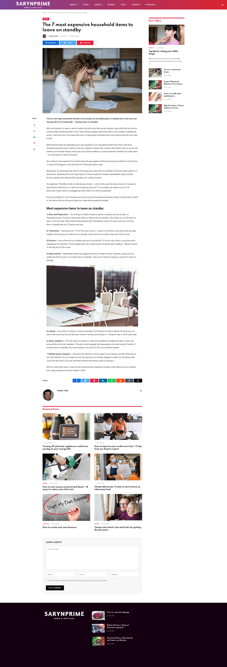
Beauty (73, 5)
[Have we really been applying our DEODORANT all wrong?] (155, 96)
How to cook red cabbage (118, 612)
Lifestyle (46, 524)
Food (86, 5)
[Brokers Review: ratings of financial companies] (98, 628)
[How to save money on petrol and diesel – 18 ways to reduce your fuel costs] (66, 467)
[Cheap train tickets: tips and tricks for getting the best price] (118, 507)
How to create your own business (60, 527)
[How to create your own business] (66, 507)
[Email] (34, 149)
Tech (123, 5)
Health (98, 5)
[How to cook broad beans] (155, 72)
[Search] (222, 4)
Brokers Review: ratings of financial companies (118, 626)
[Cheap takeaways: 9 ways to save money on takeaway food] (118, 467)
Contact (135, 5)
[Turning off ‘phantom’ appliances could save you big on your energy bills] (66, 426)
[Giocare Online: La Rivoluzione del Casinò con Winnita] (98, 641)
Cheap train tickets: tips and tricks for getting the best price (117, 528)
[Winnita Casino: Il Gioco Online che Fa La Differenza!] (155, 108)
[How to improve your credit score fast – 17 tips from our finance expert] (118, 426)
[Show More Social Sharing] (96, 43)
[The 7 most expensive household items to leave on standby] (92, 80)
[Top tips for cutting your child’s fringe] (166, 35)
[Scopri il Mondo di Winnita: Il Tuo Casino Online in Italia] (155, 84)
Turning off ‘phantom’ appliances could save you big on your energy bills (65, 447)
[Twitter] (34, 131)
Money (111, 5)
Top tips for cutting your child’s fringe (163, 52)
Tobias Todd (54, 36)
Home (44, 13)
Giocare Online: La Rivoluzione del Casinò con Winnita (120, 639)
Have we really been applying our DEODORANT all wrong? (172, 95)
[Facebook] (34, 125)
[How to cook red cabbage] (98, 615)
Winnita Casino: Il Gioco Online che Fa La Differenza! (174, 107)
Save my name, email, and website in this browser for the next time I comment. (77, 580)
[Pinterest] (34, 143)
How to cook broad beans (172, 71)
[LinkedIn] (34, 137)
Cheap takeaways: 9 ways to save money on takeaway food (117, 488)
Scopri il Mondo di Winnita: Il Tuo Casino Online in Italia (173, 83)
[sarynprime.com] (33, 4)
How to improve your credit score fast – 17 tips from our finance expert (118, 447)
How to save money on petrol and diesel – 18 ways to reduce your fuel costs (65, 488)
